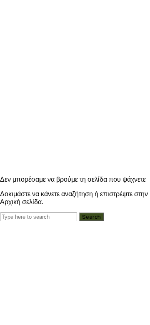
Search (91, 217)
